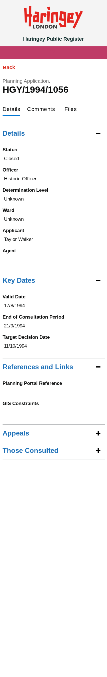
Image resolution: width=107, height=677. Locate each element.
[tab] (12, 109)
